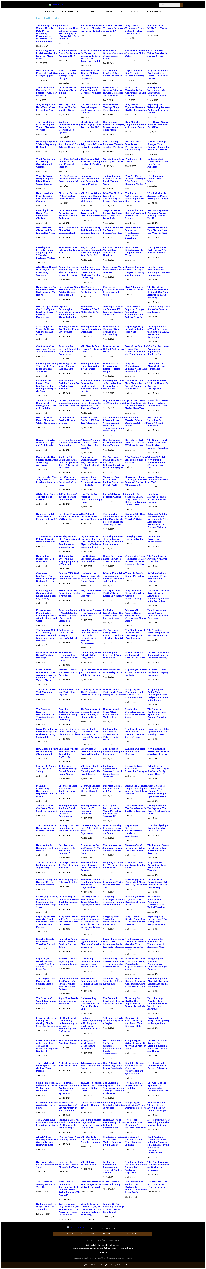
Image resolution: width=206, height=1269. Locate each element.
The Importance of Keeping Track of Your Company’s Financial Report (90, 713)
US (127, 1234)
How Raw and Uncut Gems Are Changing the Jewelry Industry (92, 28)
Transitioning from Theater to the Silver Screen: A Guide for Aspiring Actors (113, 962)
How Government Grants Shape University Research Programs (157, 614)
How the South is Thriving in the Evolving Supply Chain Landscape (156, 1106)
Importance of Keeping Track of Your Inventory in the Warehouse (68, 1106)
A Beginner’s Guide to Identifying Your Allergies (113, 1021)
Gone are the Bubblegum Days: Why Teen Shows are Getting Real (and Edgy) (91, 462)
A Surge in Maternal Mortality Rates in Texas (91, 1105)
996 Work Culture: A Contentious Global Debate (136, 53)
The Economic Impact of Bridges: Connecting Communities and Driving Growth (134, 311)
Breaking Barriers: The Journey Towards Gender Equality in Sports (90, 900)
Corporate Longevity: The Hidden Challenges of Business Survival (47, 577)
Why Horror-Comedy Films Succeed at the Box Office (158, 124)
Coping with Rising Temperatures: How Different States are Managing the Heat (135, 560)
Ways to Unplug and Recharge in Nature (113, 160)
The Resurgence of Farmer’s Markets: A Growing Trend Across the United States (136, 944)
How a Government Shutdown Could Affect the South (113, 559)
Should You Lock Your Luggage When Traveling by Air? (91, 124)
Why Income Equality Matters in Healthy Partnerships (136, 107)
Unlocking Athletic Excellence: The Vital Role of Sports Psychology (69, 753)
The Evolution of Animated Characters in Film (70, 90)
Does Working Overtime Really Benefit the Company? (67, 849)
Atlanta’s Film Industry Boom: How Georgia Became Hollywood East (47, 1141)
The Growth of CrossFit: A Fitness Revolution (46, 1001)
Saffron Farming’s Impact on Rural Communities (68, 497)
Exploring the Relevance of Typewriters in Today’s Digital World (111, 734)
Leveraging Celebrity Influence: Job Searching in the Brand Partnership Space (47, 901)
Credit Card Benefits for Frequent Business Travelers (113, 230)
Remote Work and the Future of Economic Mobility (135, 655)
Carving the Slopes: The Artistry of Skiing (46, 769)
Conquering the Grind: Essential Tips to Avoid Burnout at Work (136, 1044)
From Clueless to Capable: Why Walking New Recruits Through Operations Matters (157, 791)
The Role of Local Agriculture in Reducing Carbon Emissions (68, 214)
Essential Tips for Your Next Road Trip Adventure (70, 672)
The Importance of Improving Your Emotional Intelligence (90, 809)
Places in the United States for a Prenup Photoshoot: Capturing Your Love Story (136, 963)
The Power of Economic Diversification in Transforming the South (45, 714)
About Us (90, 1240)
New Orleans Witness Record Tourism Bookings (47, 655)
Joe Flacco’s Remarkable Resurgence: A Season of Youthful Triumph (112, 1167)
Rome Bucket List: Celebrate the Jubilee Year (69, 250)
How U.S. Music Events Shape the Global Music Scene (46, 420)
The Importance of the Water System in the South (69, 865)
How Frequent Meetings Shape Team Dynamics (111, 107)
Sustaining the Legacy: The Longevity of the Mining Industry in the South (46, 385)
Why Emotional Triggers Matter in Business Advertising (158, 1065)
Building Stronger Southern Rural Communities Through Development (68, 810)
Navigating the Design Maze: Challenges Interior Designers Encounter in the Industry (158, 694)
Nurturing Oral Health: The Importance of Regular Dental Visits (136, 1002)
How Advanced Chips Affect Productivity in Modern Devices (111, 713)
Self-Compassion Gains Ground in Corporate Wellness (91, 90)
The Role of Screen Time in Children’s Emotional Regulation (90, 74)
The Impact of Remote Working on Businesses (113, 751)
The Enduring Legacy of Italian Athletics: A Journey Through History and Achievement (114, 1088)
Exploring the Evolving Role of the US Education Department (69, 350)
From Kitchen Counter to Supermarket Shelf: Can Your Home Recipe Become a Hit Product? (69, 1188)
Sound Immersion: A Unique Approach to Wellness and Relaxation (47, 1086)
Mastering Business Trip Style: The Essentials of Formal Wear (135, 900)
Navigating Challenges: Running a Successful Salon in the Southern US (114, 900)
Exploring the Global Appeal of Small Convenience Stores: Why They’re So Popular (47, 921)
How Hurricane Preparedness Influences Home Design (111, 367)
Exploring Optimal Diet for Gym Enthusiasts (135, 751)
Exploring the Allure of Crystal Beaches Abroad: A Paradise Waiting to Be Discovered (69, 615)
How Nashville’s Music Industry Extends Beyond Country (44, 197)
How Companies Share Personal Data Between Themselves (69, 144)
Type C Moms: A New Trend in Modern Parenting (134, 73)
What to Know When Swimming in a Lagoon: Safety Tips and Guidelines (114, 577)
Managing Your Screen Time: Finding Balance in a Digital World (114, 481)
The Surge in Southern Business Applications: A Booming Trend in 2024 (156, 714)
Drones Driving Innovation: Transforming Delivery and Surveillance (133, 232)
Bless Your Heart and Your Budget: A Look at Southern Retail (92, 1184)
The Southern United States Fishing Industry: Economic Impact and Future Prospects (47, 635)
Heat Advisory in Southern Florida (134, 288)
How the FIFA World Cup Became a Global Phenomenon (69, 576)
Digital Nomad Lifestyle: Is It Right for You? (157, 479)
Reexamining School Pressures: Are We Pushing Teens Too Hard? (158, 214)
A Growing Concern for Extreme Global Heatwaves (91, 613)
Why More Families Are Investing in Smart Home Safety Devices (157, 74)
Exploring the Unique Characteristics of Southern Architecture (134, 830)
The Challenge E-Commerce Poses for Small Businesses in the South (69, 900)
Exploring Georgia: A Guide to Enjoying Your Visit (136, 329)
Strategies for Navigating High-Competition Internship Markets (157, 91)
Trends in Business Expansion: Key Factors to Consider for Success (46, 91)
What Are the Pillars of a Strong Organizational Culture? (46, 163)
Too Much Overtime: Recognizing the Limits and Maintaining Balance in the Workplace (158, 595)
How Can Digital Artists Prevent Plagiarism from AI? (46, 516)
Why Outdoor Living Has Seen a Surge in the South (136, 460)
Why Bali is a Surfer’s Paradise (89, 1163)
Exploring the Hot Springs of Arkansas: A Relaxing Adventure (47, 461)
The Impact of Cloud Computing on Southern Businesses (69, 828)
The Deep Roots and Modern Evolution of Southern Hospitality (69, 403)
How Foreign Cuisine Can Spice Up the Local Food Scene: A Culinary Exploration (47, 311)
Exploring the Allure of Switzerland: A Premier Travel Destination (113, 384)
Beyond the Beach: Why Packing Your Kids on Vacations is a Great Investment (69, 271)
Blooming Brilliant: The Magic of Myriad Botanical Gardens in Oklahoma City (136, 481)
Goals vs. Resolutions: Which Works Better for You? (113, 883)
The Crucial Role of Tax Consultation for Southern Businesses (136, 808)
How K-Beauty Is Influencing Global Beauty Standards (112, 1065)
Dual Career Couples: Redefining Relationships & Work (113, 291)
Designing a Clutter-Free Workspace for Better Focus (113, 865)
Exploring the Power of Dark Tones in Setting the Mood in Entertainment (113, 540)
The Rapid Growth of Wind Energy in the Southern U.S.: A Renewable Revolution (158, 331)
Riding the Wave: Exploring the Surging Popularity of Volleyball (69, 560)
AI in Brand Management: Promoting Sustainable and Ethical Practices (156, 901)
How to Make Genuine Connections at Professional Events (114, 54)
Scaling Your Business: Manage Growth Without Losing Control (68, 770)
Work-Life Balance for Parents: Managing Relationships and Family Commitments (113, 1047)
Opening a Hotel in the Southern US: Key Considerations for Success (113, 310)
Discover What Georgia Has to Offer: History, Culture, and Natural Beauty (136, 615)
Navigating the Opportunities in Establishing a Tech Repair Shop (46, 594)
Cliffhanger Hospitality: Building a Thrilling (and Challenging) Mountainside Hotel (92, 1023)
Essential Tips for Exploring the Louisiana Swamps (68, 961)
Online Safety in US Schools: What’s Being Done (91, 655)
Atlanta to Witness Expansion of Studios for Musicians (70, 593)
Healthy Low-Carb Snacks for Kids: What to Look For (157, 1184)
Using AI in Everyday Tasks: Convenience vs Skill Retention (136, 91)
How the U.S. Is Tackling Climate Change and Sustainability (112, 330)
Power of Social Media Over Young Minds (157, 28)
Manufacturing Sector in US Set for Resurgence (113, 981)
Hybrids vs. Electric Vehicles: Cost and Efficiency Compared (136, 442)
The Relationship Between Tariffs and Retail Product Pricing (135, 214)
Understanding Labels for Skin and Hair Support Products (157, 163)
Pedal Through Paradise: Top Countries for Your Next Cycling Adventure (157, 1003)
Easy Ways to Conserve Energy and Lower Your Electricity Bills (134, 1022)
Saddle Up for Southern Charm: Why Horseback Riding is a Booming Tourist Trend (136, 499)
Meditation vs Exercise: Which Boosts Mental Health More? (136, 421)
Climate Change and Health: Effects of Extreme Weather (47, 882)
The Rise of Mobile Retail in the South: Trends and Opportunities (91, 883)
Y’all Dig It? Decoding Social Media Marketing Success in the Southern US (112, 810)
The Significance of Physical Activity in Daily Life (157, 559)
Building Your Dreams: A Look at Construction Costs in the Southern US (135, 982)
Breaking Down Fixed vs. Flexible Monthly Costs (68, 107)
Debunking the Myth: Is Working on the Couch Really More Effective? (158, 770)
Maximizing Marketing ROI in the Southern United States (135, 713)
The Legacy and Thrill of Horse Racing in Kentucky (113, 593)
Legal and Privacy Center (108, 1240)
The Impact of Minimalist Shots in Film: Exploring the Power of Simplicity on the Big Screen (113, 519)
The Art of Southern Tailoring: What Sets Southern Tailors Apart (91, 1086)
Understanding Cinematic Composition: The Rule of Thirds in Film (90, 1003)
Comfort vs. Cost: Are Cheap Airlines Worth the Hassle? (46, 349)
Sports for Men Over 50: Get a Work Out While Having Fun (91, 672)
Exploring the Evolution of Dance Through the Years (68, 1164)
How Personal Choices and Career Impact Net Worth (46, 230)
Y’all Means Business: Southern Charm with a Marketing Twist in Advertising (90, 272)
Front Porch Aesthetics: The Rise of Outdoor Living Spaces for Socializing (69, 714)
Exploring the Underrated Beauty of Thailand (113, 655)
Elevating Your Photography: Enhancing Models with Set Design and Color (46, 615)
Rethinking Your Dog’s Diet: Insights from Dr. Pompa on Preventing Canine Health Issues (69, 1209)
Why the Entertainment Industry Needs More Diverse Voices (136, 367)
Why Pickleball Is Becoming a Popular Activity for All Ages (158, 196)
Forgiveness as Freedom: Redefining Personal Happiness (92, 751)
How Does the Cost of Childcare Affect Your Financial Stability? (70, 163)
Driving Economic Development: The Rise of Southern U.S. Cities (158, 809)
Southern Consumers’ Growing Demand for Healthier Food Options (69, 127)
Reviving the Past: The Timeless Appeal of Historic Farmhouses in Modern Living (69, 541)
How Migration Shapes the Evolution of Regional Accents (136, 124)
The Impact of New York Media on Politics (46, 692)
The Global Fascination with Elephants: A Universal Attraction (135, 1123)
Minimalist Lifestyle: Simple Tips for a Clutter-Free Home (158, 403)
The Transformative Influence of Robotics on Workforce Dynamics (158, 1166)
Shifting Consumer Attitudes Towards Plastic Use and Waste (113, 180)
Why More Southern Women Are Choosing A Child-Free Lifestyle (91, 770)
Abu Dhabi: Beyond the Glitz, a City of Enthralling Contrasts (46, 271)
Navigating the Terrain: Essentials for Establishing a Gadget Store (90, 577)
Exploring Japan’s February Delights (68, 880)
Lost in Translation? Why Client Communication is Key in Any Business (113, 943)
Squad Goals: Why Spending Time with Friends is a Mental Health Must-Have (135, 404)
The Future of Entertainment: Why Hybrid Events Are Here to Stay (158, 883)
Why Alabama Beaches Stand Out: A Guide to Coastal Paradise (135, 920)
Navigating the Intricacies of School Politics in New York (135, 1105)
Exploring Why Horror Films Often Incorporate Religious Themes (157, 920)
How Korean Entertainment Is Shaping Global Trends (134, 251)
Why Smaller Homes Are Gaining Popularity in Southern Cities (158, 350)
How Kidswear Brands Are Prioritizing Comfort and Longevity (136, 145)
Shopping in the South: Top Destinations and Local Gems (111, 920)
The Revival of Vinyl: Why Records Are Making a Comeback (47, 479)
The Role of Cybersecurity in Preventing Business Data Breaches (135, 197)
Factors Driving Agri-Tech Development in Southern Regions (92, 230)
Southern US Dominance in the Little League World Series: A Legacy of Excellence (69, 462)
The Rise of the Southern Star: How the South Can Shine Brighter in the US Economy (158, 292)
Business (71, 1234)
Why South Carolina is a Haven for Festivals (91, 593)
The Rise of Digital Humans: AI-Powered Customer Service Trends (135, 733)
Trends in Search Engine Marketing (134, 574)
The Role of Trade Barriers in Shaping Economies (157, 672)
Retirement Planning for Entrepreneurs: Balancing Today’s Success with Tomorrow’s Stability (92, 55)
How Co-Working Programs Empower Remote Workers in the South (113, 829)
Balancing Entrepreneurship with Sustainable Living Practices (90, 180)
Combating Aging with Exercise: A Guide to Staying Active (68, 943)
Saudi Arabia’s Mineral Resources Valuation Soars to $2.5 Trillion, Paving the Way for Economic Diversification (158, 1145)
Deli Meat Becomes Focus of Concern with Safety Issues (112, 788)
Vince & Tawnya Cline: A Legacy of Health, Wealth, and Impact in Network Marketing (91, 1209)
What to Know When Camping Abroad (70, 1138)
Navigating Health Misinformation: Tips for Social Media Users (47, 54)
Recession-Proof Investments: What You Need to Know (135, 848)
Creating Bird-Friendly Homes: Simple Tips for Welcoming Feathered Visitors (45, 252)
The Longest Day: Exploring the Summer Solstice (45, 981)
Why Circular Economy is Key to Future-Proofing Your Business (135, 29)
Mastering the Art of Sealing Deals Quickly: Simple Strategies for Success (47, 1022)
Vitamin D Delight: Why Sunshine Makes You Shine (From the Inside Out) (157, 462)
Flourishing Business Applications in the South (47, 1105)
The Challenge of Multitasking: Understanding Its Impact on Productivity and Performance (68, 1024)
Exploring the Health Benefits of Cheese (69, 1041)
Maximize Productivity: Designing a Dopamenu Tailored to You (46, 791)
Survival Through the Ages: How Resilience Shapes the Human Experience (158, 145)
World (135, 1234)
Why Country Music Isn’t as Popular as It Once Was (114, 270)
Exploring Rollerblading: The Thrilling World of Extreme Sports (113, 614)
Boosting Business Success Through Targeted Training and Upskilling (134, 271)
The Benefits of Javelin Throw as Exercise (67, 420)
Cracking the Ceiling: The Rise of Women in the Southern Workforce (47, 367)
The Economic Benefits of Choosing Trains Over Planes (113, 1001)
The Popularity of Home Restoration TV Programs (90, 366)
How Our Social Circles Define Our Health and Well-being (68, 481)
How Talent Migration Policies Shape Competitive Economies (157, 498)
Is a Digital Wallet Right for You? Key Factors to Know (157, 250)
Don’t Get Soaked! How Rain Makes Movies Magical (90, 788)
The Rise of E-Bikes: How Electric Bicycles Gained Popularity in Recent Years (136, 384)
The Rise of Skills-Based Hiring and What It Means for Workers (45, 126)
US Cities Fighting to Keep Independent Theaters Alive (158, 828)
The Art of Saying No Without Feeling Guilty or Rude (70, 196)
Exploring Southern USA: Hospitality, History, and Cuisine (69, 732)
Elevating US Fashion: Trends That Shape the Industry (133, 1141)
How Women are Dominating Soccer (113, 671)
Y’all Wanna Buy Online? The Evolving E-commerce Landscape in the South (136, 1186)
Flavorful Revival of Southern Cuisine (113, 495)
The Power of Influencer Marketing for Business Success (92, 289)
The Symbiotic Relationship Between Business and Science (158, 633)
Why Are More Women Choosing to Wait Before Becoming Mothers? (135, 180)
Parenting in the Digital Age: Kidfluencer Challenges (44, 214)
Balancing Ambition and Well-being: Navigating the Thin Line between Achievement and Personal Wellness (157, 520)
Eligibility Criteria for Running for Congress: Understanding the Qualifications (135, 1068)
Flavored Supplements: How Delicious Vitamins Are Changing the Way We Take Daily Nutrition (69, 32)
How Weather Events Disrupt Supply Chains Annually (47, 751)
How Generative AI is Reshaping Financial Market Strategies (158, 1122)
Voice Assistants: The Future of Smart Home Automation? (47, 539)
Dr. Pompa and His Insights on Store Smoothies (46, 1207)
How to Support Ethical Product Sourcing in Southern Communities (158, 271)
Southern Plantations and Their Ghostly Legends (69, 692)
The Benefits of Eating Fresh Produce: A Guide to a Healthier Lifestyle (113, 634)
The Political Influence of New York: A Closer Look (91, 516)
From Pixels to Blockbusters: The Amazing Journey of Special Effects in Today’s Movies (46, 674)
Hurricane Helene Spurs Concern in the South (47, 1164)
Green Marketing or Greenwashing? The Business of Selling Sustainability (46, 733)
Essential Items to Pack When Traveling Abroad (45, 941)
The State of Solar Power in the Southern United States (68, 789)
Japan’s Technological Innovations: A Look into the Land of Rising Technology (69, 311)
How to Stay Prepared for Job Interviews (45, 559)
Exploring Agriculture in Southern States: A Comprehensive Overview (112, 771)
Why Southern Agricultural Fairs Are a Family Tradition (156, 866)
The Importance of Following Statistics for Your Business (113, 848)
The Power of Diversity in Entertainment (154, 539)
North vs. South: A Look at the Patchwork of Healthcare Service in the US (92, 385)
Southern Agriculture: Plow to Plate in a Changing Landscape (91, 943)
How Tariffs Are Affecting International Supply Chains (91, 498)
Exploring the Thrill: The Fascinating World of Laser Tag (91, 692)
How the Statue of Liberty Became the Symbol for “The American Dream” (91, 404)
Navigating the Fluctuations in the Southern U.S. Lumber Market (135, 693)
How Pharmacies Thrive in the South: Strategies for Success (114, 692)
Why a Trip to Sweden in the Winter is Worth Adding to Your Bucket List (92, 251)
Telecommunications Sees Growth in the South (91, 1065)
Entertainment (88, 1234)
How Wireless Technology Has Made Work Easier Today (68, 656)
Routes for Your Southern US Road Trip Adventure (90, 420)
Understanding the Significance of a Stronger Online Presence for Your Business (68, 983)
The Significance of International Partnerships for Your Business (135, 634)
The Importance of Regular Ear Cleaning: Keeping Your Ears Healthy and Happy (157, 1045)
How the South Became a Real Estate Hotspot (47, 848)
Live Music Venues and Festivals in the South (135, 865)
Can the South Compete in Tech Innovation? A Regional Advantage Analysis (91, 734)
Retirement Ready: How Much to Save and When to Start (157, 230)
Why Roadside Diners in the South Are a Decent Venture (92, 1139)
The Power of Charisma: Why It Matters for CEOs (90, 309)
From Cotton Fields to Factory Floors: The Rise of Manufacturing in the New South (47, 1045)
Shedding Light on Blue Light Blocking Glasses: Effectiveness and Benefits (158, 982)
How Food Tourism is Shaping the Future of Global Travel (70, 516)
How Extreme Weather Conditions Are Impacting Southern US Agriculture (69, 1088)
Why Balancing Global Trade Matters (155, 178)
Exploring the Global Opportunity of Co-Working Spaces (158, 732)
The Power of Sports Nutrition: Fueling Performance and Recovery (158, 849)
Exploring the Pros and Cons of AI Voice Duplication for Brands (92, 849)
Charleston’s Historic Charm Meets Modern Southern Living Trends (114, 1141)
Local (118, 1234)
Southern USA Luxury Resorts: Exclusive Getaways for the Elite (91, 481)
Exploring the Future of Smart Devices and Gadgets (136, 672)
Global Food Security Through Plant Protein (47, 497)
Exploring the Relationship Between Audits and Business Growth (158, 108)
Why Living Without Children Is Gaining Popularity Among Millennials (91, 197)
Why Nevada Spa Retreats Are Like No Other (91, 349)
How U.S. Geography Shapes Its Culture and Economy (158, 309)
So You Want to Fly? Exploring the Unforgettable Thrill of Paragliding (47, 404)
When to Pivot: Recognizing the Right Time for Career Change (44, 180)
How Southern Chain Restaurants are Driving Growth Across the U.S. (70, 291)
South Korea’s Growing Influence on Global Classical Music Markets (113, 91)
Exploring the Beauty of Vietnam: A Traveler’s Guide (136, 516)
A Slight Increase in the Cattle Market (69, 1064)
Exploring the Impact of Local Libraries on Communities (70, 442)
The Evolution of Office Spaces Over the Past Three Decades (46, 1067)
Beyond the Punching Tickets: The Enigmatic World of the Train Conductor (136, 350)
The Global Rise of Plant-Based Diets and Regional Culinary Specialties (157, 444)
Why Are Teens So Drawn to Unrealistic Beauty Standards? (69, 178)
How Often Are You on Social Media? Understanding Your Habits (46, 291)
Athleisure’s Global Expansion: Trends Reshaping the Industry (157, 577)
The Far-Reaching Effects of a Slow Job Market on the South (47, 1122)
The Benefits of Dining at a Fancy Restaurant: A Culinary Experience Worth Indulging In (113, 462)
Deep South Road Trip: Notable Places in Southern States (91, 144)
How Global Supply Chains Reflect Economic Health (69, 230)
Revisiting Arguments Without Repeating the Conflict (47, 144)
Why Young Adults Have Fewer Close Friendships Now (46, 107)
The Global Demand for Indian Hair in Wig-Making (46, 865)
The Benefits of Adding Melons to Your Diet (45, 1184)
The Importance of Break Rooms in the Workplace (91, 329)
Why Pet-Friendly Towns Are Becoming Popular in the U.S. (69, 53)
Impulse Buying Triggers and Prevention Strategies (92, 213)
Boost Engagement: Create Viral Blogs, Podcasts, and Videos (136, 882)
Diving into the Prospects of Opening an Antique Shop (158, 1021)
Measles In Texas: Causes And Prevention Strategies (136, 769)
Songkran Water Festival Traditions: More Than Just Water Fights (113, 214)
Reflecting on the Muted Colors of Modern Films (67, 366)
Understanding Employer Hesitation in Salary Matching (113, 144)
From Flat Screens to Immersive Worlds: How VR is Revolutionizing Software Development (91, 636)
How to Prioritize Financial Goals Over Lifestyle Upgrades (47, 73)
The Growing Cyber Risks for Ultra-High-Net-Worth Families (92, 161)
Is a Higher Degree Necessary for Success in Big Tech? (114, 28)
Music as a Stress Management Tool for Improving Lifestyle (68, 74)
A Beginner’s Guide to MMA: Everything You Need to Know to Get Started (70, 920)
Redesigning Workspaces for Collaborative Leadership (89, 1044)
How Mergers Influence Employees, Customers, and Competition (114, 126)
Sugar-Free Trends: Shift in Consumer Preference (69, 1001)
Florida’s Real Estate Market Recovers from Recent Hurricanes (114, 251)
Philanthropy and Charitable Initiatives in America (114, 1105)
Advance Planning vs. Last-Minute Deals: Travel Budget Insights (91, 444)
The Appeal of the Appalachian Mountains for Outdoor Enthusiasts (158, 1086)
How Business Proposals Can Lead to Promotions (91, 559)
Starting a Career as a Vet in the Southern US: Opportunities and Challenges (69, 1123)
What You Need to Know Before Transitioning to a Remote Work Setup (113, 197)
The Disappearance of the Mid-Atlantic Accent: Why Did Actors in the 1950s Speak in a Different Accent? (91, 923)
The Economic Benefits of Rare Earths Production (112, 73)
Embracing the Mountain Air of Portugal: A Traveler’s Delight (68, 634)
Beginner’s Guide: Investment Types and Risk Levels (45, 442)
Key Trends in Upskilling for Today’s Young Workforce (155, 421)
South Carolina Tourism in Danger (113, 1183)
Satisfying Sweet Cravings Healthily (135, 537)
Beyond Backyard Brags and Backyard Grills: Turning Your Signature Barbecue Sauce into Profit (91, 541)
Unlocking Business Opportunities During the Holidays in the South (91, 1123)
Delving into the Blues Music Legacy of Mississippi (157, 366)
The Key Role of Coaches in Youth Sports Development (46, 808)
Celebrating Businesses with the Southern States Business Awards (90, 962)
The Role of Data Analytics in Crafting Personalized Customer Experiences (136, 1167)
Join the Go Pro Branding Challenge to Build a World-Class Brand (113, 1208)
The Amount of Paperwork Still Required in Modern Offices (91, 982)
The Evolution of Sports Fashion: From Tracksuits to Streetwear (90, 866)
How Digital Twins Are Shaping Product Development (70, 329)
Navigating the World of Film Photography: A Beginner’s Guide (156, 943)
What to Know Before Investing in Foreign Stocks (157, 53)
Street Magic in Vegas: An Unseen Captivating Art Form (45, 330)
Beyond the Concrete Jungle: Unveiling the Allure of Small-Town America (136, 789)
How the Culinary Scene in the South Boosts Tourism (112, 442)
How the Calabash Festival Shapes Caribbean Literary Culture (91, 108)
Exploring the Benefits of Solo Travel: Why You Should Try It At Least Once (45, 963)
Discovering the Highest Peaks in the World (113, 349)
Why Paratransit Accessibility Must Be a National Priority (158, 751)
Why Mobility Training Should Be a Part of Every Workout (69, 384)
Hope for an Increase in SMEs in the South (114, 401)
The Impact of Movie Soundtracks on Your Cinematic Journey (158, 655)
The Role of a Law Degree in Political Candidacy (134, 1085)
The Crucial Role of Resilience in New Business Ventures (46, 828)
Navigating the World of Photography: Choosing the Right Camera (157, 963)
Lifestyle (106, 1234)
